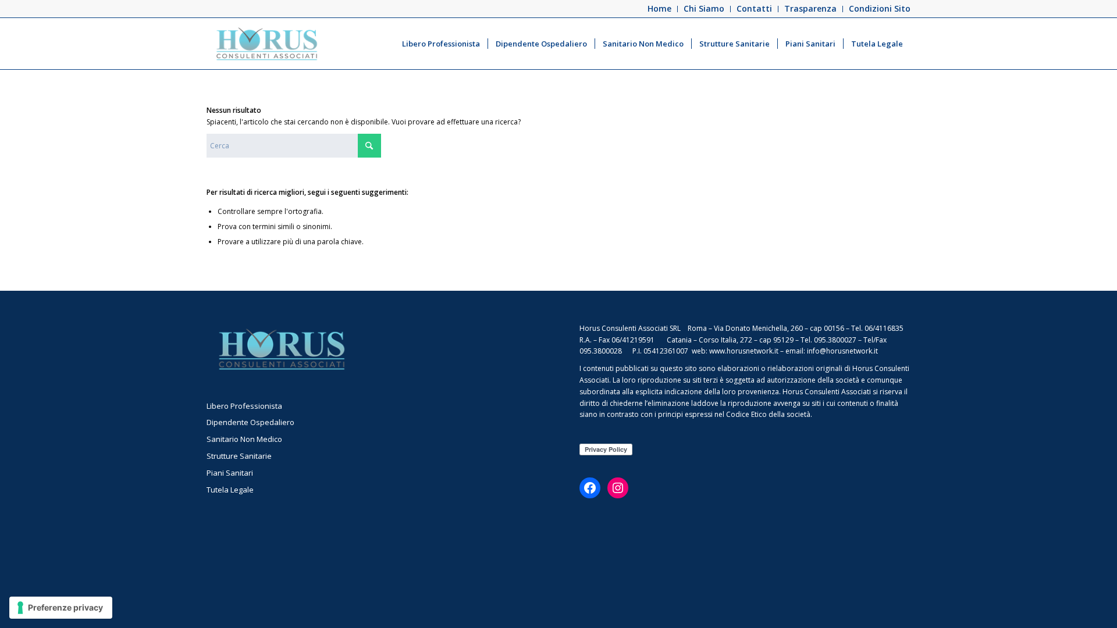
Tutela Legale (230, 489)
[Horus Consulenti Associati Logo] (266, 43)
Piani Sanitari (230, 473)
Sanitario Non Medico (244, 439)
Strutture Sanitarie (239, 456)
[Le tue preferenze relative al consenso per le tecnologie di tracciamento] (60, 608)
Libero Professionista (244, 406)
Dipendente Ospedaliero (250, 422)
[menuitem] (660, 9)
